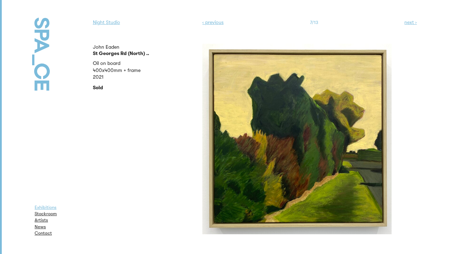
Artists (41, 220)
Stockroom (46, 213)
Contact (43, 233)
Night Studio (106, 22)
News (40, 226)
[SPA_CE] (49, 46)
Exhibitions (45, 207)
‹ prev (213, 22)
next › (410, 22)
